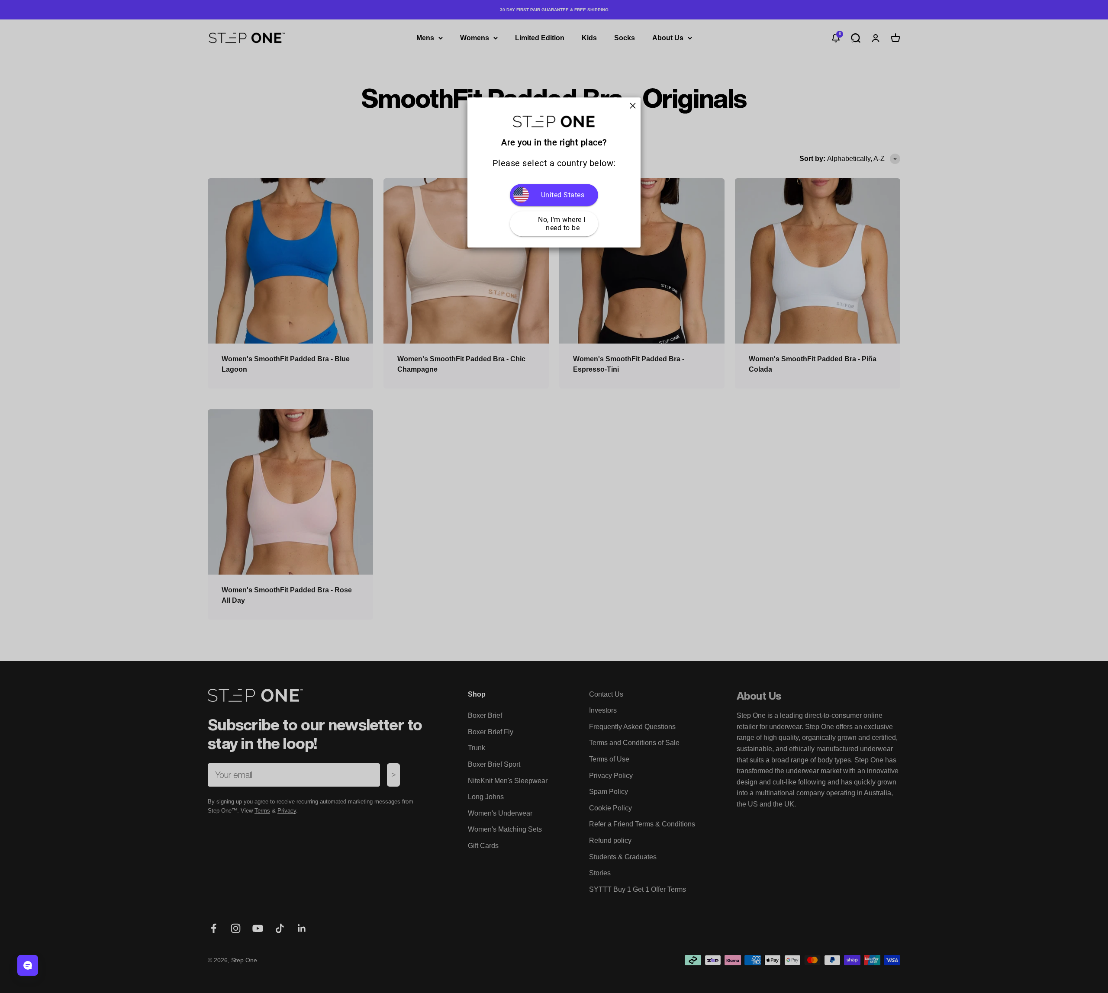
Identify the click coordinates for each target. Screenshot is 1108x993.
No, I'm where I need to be (562, 223)
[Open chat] (27, 965)
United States (563, 195)
